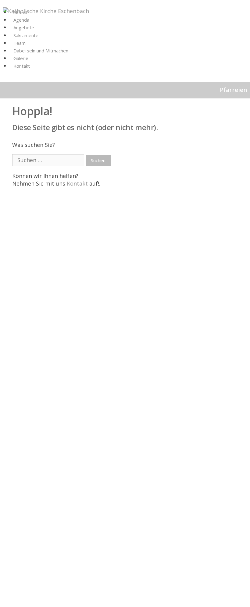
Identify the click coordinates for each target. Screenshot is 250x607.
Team (19, 43)
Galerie (20, 58)
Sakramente (25, 35)
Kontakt (21, 66)
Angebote (23, 27)
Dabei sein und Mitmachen (40, 51)
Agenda (21, 20)
